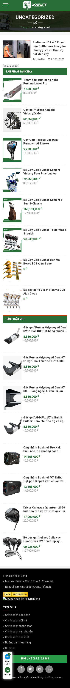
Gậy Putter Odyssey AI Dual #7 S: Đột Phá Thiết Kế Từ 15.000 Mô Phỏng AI (44, 359)
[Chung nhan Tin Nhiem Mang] (21, 598)
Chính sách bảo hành (17, 614)
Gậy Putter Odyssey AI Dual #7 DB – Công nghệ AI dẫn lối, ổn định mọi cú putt (44, 389)
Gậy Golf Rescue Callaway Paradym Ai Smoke (40, 141)
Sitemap (10, 648)
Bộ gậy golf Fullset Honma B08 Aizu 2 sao (44, 291)
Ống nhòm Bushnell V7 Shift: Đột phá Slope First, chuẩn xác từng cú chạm (44, 479)
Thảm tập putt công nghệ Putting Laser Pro (40, 81)
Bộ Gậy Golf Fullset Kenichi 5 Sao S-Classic (42, 201)
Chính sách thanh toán (18, 625)
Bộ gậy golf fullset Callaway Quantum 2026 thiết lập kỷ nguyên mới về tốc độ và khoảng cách (45, 539)
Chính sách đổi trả (16, 620)
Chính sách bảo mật (17, 637)
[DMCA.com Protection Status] (15, 594)
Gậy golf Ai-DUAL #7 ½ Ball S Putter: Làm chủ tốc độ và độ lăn (43, 419)
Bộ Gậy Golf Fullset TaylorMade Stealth (44, 231)
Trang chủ (25, 27)
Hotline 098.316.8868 (35, 658)
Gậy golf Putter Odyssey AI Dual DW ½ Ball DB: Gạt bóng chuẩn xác (44, 329)
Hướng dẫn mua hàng (18, 642)
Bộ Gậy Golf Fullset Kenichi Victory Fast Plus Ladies (41, 171)
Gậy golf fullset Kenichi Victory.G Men (39, 111)
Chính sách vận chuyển (19, 631)
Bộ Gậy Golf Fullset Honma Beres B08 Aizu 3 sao (41, 261)
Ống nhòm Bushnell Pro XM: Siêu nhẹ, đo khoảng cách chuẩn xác (42, 449)
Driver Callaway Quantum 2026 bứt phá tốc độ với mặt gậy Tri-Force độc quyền (44, 509)
